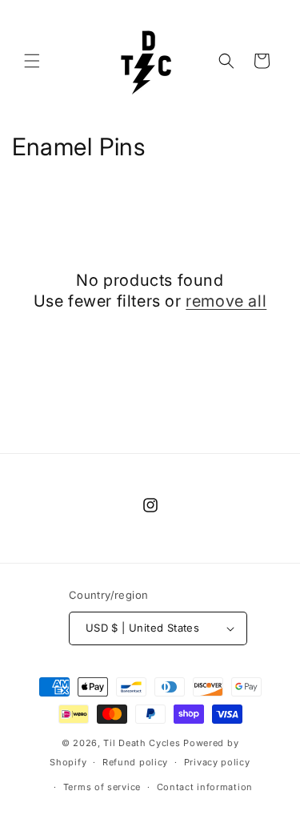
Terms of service (102, 787)
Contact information (205, 787)
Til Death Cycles (143, 743)
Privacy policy (217, 762)
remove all (226, 301)
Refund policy (135, 762)
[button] (32, 60)
